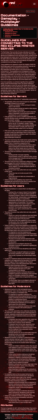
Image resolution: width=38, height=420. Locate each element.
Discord (24, 418)
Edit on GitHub (30, 11)
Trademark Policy (28, 415)
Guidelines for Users (10, 33)
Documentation (18, 418)
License (20, 415)
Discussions (30, 418)
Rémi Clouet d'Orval (16, 417)
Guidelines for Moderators (12, 35)
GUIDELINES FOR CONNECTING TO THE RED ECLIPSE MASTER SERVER (18, 29)
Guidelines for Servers (11, 31)
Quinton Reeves (27, 417)
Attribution (8, 37)
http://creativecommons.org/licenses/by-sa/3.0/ (24, 411)
